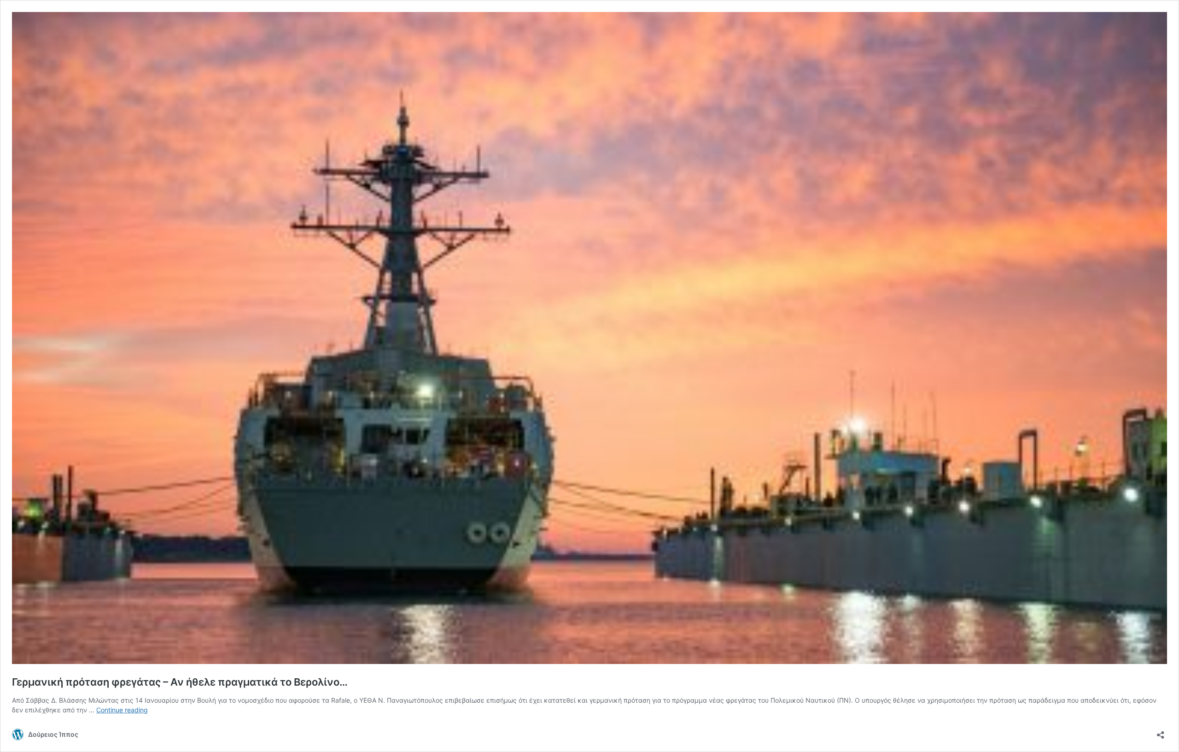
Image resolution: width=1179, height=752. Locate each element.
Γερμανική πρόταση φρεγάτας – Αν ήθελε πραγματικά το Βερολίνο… (180, 682)
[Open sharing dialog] (1160, 732)
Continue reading (122, 710)
